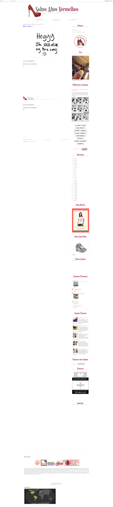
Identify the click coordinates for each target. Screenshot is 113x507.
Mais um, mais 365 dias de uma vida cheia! (83, 318)
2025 (74, 160)
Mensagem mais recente (27, 139)
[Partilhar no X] (30, 98)
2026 (74, 158)
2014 (74, 191)
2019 (74, 183)
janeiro (74, 178)
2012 (74, 194)
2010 (74, 197)
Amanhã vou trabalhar (76, 290)
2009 (74, 198)
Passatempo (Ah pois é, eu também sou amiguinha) (83, 326)
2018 (74, 185)
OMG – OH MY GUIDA (77, 305)
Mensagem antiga (65, 139)
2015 (74, 189)
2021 (74, 180)
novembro (75, 164)
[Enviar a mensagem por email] (28, 98)
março (74, 175)
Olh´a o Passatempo (81, 341)
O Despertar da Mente (77, 289)
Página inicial (47, 139)
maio (74, 172)
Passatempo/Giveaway (82, 348)
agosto (74, 167)
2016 (74, 188)
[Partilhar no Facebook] (31, 98)
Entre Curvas (75, 280)
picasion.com (80, 394)
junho (74, 170)
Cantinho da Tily (76, 301)
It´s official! (80, 333)
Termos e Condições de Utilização (79, 32)
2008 (74, 200)
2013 (74, 192)
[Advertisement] (56, 479)
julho (74, 169)
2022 (74, 163)
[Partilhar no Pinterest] (33, 98)
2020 (74, 182)
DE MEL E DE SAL (59, 484)
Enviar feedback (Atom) (31, 141)
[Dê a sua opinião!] (29, 98)
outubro (74, 166)
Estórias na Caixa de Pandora (78, 293)
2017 (74, 186)
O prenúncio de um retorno (83, 281)
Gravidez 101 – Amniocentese (78, 306)
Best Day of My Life (76, 302)
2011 (74, 195)
